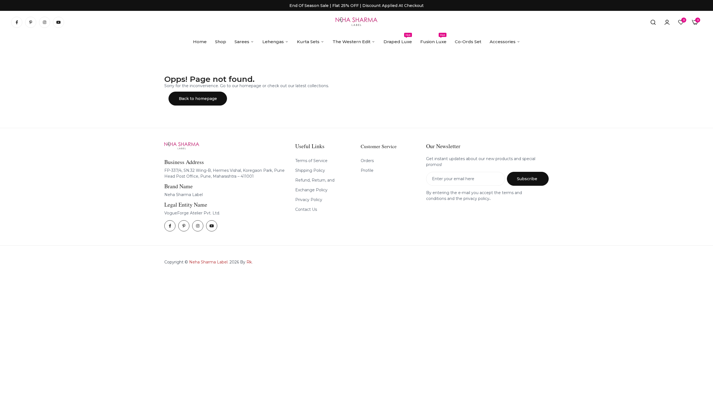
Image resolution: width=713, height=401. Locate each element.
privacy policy (476, 198)
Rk (249, 262)
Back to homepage (198, 98)
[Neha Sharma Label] (356, 22)
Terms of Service (311, 160)
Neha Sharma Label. (208, 262)
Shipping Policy (310, 170)
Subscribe (527, 178)
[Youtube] (58, 22)
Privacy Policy (308, 199)
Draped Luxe (398, 38)
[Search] (653, 22)
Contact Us (306, 209)
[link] (667, 22)
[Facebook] (16, 22)
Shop (220, 41)
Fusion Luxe (433, 38)
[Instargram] (44, 22)
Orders (367, 160)
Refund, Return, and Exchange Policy (314, 185)
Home (200, 41)
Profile (367, 170)
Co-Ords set (468, 41)
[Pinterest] (30, 22)
